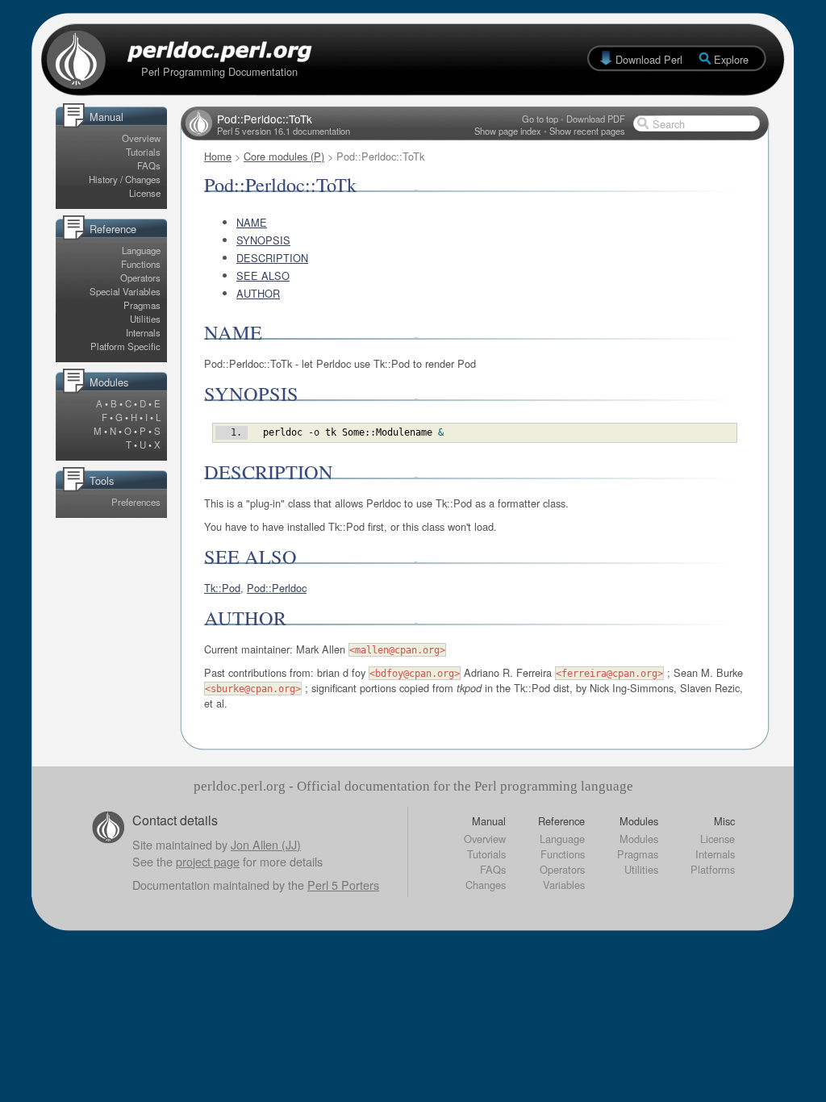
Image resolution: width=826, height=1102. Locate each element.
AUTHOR (258, 293)
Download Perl (648, 59)
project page (208, 861)
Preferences (136, 501)
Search (669, 123)
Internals (143, 332)
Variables (564, 884)
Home (218, 156)
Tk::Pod (222, 587)
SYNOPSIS (263, 240)
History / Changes (125, 179)
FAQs (149, 165)
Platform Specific (125, 346)
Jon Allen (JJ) (266, 844)
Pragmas (142, 304)
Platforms (712, 869)
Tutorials (143, 151)
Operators (140, 277)
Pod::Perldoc (277, 587)
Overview (141, 137)
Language (141, 250)
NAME (251, 222)
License (145, 192)
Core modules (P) (284, 156)
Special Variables (125, 291)
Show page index (507, 130)
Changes (485, 884)
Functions (141, 263)
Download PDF (595, 118)
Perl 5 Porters (343, 884)
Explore (731, 59)
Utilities (145, 318)
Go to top (540, 118)
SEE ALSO (263, 275)
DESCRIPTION (272, 257)
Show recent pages (587, 130)
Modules (639, 838)
